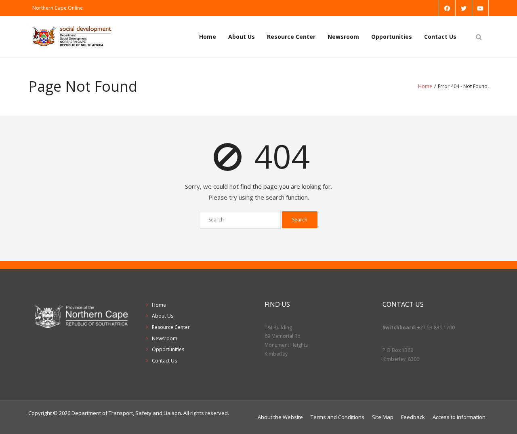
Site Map (382, 417)
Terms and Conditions (337, 417)
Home (207, 36)
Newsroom (343, 36)
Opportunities (391, 36)
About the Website (280, 417)
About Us (241, 36)
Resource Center (291, 36)
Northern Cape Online (57, 7)
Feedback (413, 417)
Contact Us (440, 36)
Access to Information (459, 417)
